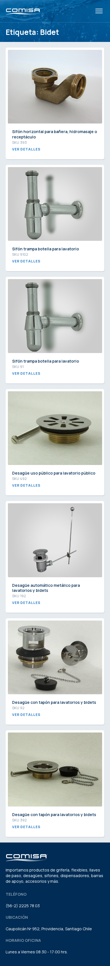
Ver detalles (26, 149)
